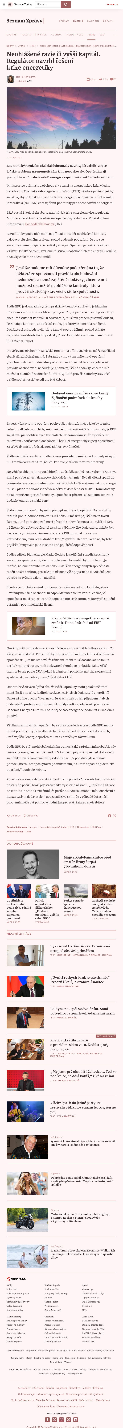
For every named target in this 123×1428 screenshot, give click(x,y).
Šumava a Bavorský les (55, 1329)
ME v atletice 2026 (91, 1302)
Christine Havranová (72, 955)
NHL (84, 1310)
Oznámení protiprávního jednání (84, 1394)
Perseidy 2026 (63, 1350)
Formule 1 (87, 1306)
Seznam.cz (112, 4)
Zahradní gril (56, 1362)
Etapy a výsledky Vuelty (56, 1293)
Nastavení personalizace (70, 1407)
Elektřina (96, 827)
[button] (61, 118)
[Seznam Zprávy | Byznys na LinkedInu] (75, 1419)
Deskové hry (106, 1369)
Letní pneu (93, 1369)
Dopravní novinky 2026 (93, 1329)
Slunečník (70, 1358)
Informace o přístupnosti (50, 1394)
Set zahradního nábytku (99, 1358)
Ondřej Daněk (67, 1017)
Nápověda (61, 1388)
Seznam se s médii (67, 1400)
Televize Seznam (45, 1400)
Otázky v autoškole (91, 1337)
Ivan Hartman (67, 1116)
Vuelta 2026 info (52, 1289)
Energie (33, 827)
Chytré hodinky (57, 1374)
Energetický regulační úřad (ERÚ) (57, 827)
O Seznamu (38, 1388)
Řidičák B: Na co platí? (92, 1333)
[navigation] (3, 4)
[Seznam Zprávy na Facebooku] (47, 1419)
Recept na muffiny (16, 1325)
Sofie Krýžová (26, 77)
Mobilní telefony (42, 1369)
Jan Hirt (48, 1297)
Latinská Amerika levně (56, 1337)
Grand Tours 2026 (53, 1310)
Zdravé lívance (14, 1329)
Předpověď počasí (46, 1350)
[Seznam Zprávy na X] (54, 1419)
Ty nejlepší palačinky (17, 1321)
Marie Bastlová (69, 1080)
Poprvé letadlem (52, 1325)
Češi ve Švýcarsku (53, 1333)
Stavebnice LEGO (60, 1369)
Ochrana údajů (26, 1394)
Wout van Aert (51, 1306)
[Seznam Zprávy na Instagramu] (61, 1419)
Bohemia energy (15, 831)
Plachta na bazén (42, 1358)
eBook (93, 79)
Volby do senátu (14, 1306)
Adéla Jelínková (100, 955)
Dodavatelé (83, 827)
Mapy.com (31, 1350)
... (114, 33)
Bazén (29, 1358)
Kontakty (74, 1388)
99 (115, 79)
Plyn (29, 831)
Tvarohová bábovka (16, 1333)
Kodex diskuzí (86, 1400)
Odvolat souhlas (46, 1407)
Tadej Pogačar (51, 1302)
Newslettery (103, 1400)
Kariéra (50, 1388)
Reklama (98, 1388)
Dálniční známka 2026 (92, 1325)
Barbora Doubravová (73, 1053)
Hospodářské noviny (39, 224)
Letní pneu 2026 (90, 1321)
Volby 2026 (12, 1289)
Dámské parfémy (78, 1369)
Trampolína (57, 1358)
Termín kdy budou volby (18, 1302)
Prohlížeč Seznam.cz (22, 1400)
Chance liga (87, 1289)
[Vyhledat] (66, 4)
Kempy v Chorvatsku (54, 1321)
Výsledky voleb (14, 1297)
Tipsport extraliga (90, 1297)
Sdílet (105, 79)
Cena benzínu (78, 1350)
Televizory (44, 1374)
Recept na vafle (14, 1337)
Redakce (86, 1388)
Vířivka (67, 1362)
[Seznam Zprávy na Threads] (68, 1419)
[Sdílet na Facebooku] (109, 815)
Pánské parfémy (74, 1374)
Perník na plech (14, 1341)
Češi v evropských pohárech (100, 1350)
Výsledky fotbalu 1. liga (93, 1293)
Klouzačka (81, 1358)
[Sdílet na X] (114, 815)
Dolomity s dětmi (53, 1341)
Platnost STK (88, 1341)
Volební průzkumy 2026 (18, 1293)
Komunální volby (15, 1310)
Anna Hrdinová (68, 986)
